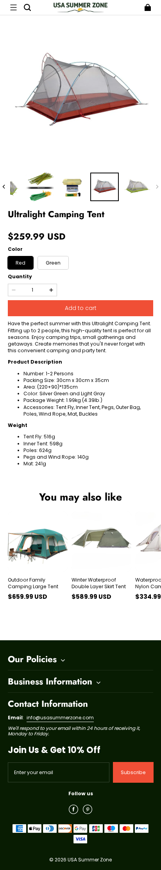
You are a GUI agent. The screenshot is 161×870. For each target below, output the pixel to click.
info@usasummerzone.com (60, 717)
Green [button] (53, 262)
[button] (13, 7)
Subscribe (133, 772)
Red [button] (20, 262)
